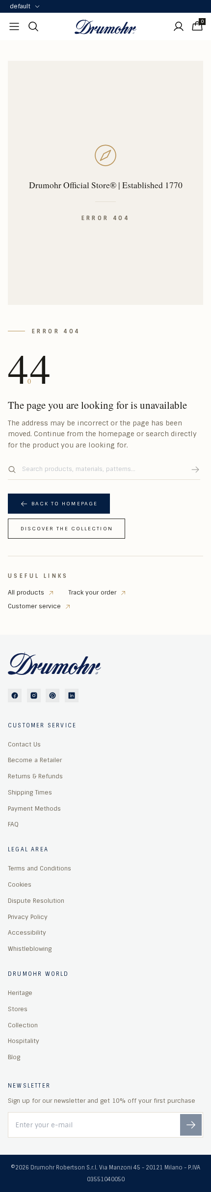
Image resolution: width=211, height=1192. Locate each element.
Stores (17, 1009)
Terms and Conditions (39, 868)
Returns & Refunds (35, 776)
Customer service (34, 606)
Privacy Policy (28, 917)
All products (26, 592)
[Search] (195, 469)
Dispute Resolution (36, 901)
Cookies (19, 885)
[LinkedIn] (72, 695)
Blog (14, 1057)
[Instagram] (34, 695)
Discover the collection (67, 528)
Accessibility (27, 933)
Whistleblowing (30, 949)
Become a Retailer (35, 760)
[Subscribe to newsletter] (191, 1125)
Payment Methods (34, 809)
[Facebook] (15, 695)
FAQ (13, 824)
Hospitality (23, 1041)
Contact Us (24, 744)
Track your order (92, 592)
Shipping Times (30, 792)
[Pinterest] (52, 695)
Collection (23, 1025)
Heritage (20, 993)
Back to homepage (64, 503)
